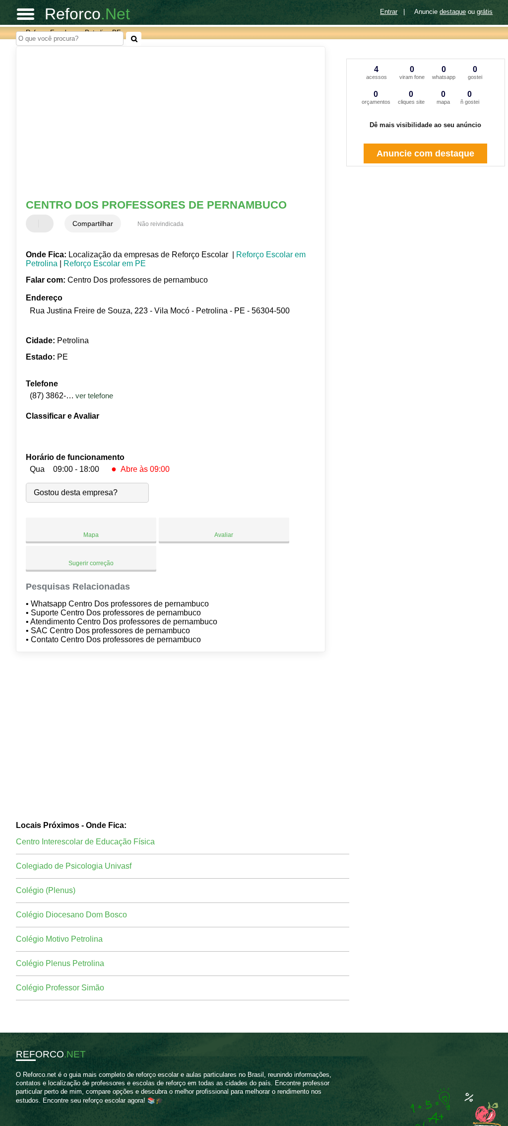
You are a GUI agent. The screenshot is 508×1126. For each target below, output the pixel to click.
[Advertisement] (165, 123)
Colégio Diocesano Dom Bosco (71, 914)
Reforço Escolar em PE (105, 263)
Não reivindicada (160, 224)
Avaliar (223, 534)
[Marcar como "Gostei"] (35, 223)
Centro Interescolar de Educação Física (85, 841)
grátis (485, 11)
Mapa (91, 534)
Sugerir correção (91, 563)
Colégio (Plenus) (45, 890)
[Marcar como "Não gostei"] (47, 223)
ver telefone (94, 395)
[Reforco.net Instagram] (27, 1109)
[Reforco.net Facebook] (18, 1109)
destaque (453, 11)
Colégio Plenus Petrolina (60, 963)
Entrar (388, 11)
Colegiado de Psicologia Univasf (73, 866)
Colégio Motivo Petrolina (59, 939)
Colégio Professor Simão (60, 987)
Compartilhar (92, 223)
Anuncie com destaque (425, 153)
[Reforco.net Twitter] (22, 1109)
